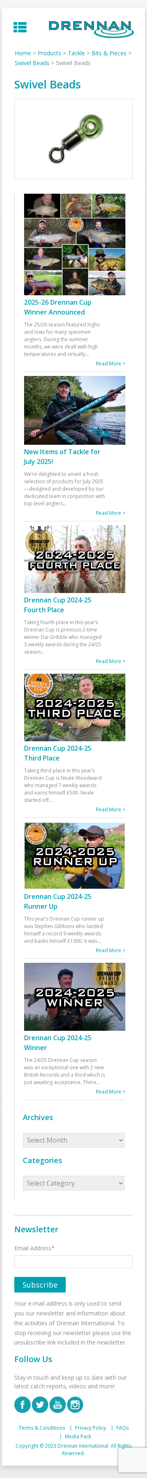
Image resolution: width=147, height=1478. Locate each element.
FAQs (122, 1428)
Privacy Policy (90, 1428)
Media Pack (78, 1436)
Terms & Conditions (42, 1428)
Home (23, 53)
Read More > (110, 363)
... (87, 354)
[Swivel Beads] (73, 139)
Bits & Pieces (109, 53)
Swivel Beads (32, 63)
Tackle (76, 53)
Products (49, 53)
